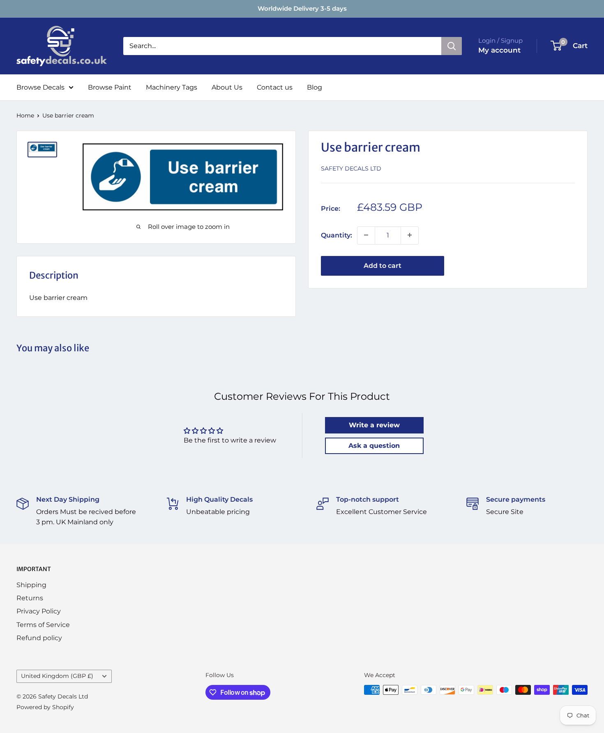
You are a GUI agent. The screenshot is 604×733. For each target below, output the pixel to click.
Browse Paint (109, 87)
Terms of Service (43, 625)
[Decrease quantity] (366, 235)
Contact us (275, 87)
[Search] (451, 46)
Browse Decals (40, 87)
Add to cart (382, 265)
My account (499, 50)
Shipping (31, 585)
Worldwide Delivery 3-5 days (302, 8)
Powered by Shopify (45, 707)
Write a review (374, 425)
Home (25, 115)
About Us (227, 87)
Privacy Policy (38, 611)
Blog (314, 87)
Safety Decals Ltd (351, 168)
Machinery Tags (171, 87)
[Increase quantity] (409, 235)
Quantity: (336, 235)
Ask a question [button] (374, 445)
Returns (29, 598)
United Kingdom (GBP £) (57, 676)
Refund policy (39, 638)
